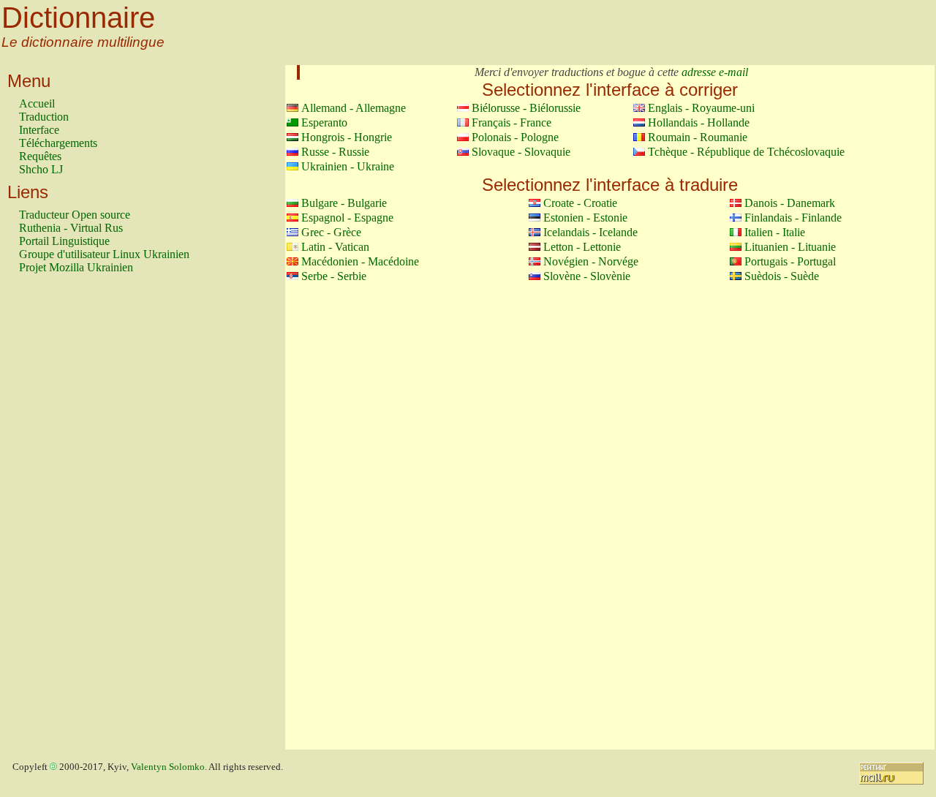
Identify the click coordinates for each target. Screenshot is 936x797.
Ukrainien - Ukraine (347, 166)
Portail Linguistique (64, 241)
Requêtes (40, 156)
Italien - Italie (774, 232)
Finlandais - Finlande (793, 217)
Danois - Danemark (789, 203)
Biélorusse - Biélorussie (526, 108)
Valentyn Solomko (168, 767)
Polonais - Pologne (515, 137)
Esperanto (324, 122)
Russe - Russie (335, 152)
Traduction (44, 116)
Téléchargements (58, 143)
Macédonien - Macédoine (360, 261)
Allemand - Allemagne (353, 108)
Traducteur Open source (74, 214)
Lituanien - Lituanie (790, 247)
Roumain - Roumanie (697, 137)
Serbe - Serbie (333, 276)
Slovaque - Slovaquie (521, 152)
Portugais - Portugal (790, 261)
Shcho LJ (41, 169)
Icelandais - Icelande (590, 232)
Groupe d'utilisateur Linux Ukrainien (104, 254)
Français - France (511, 122)
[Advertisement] (77, 518)
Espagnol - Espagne (347, 217)
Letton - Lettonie (582, 247)
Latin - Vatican (335, 247)
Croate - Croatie (580, 203)
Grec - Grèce (331, 232)
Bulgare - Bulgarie (344, 203)
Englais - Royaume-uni (701, 108)
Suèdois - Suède (781, 276)
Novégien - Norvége (590, 261)
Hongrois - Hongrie (346, 137)
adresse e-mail (715, 72)
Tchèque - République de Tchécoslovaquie (746, 152)
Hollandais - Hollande (699, 122)
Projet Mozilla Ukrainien (76, 267)
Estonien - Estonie (585, 217)
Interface (39, 130)
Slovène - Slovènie (586, 276)
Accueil (37, 103)
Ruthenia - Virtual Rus (71, 228)
